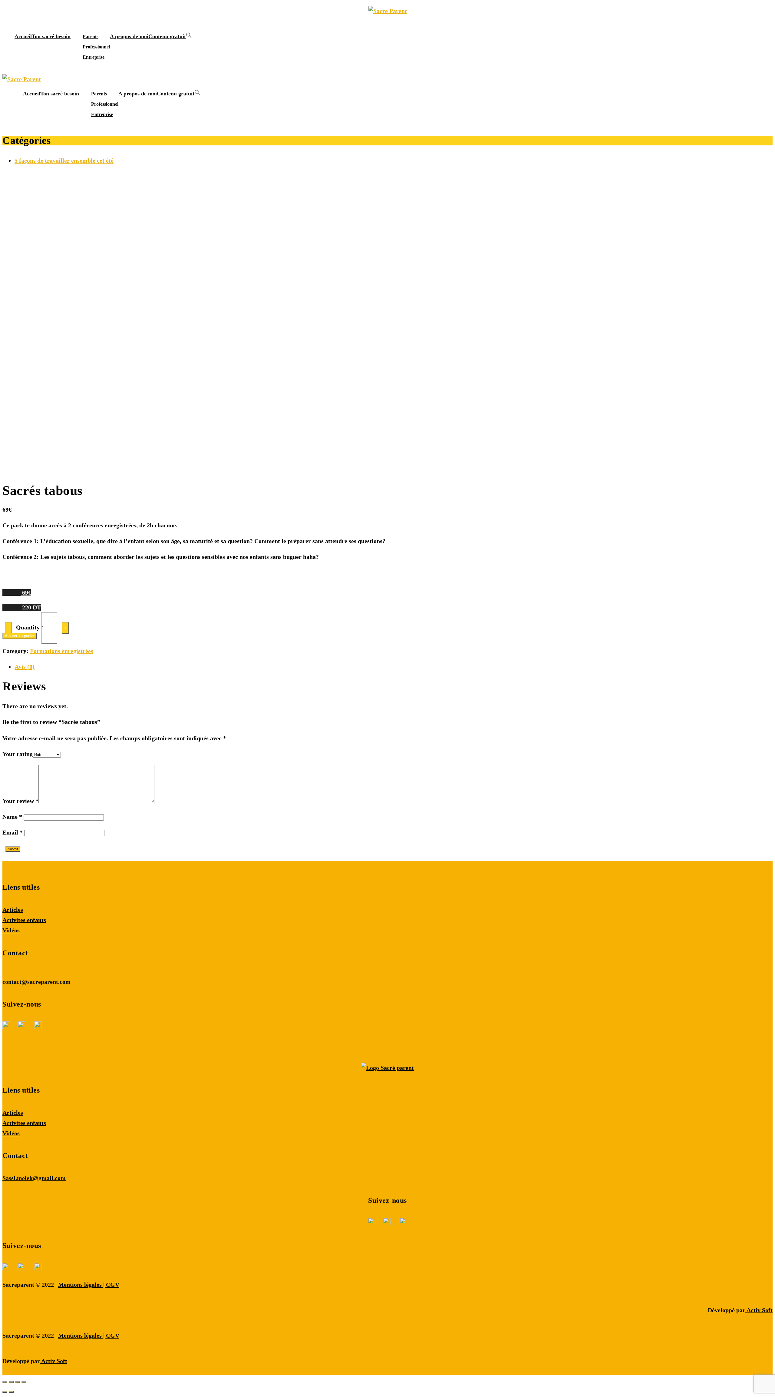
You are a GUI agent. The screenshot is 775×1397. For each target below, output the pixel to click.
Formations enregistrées (61, 651)
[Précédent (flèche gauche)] (4, 1392)
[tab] (394, 667)
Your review (20, 801)
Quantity (28, 627)
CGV (112, 1284)
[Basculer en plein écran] (17, 1382)
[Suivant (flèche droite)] (11, 1392)
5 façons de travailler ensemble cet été (64, 160)
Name (12, 816)
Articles (12, 909)
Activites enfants (24, 920)
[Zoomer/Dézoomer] (23, 1382)
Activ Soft (759, 1310)
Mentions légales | (82, 1284)
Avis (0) (25, 666)
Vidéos (11, 930)
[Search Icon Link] (189, 36)
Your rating (17, 754)
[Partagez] (11, 1382)
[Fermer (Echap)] (4, 1382)
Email (12, 832)
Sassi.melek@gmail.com (34, 1178)
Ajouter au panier (20, 636)
